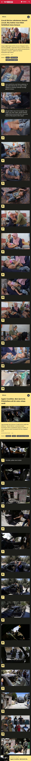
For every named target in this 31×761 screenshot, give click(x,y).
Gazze (7, 57)
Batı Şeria (8, 436)
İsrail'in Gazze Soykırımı (11, 60)
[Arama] (29, 2)
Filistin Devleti (14, 57)
